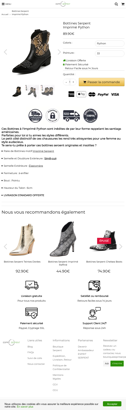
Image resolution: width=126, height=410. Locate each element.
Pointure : (69, 52)
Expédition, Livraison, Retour (62, 357)
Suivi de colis (35, 358)
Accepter (112, 404)
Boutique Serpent (58, 348)
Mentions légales (58, 377)
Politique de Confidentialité (61, 367)
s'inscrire (117, 363)
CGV (55, 384)
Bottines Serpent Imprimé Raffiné (63, 263)
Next (59, 52)
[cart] (123, 4)
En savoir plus (25, 406)
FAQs (31, 352)
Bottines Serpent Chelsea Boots (104, 261)
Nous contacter (36, 363)
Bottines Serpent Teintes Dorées (22, 261)
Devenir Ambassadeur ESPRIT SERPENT (86, 352)
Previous (5, 52)
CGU (55, 390)
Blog (30, 346)
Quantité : (69, 74)
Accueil (5, 14)
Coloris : (67, 42)
